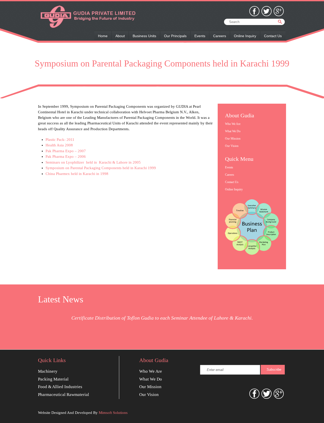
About (120, 36)
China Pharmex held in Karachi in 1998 (77, 174)
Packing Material (53, 379)
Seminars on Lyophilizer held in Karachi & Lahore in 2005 (93, 162)
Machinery (47, 371)
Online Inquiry (245, 36)
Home (103, 36)
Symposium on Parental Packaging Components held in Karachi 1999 (101, 168)
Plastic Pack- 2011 (60, 140)
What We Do (232, 131)
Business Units (144, 36)
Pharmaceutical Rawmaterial (63, 394)
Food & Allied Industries (60, 386)
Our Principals (175, 36)
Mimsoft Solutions (113, 413)
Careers (219, 36)
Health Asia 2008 (59, 145)
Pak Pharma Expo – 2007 (66, 151)
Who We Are (232, 124)
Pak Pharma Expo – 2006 (66, 156)
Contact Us (273, 36)
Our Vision (231, 146)
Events (199, 36)
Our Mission (232, 138)
